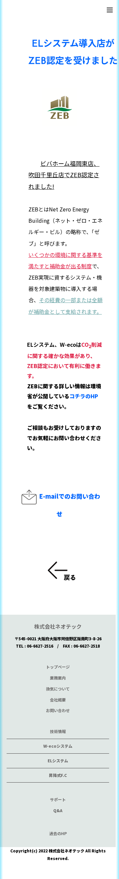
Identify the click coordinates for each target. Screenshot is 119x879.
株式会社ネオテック (58, 626)
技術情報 (58, 731)
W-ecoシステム (57, 746)
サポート (58, 799)
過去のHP (58, 833)
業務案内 (58, 678)
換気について (58, 688)
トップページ (58, 667)
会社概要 (58, 699)
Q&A (57, 810)
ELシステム (58, 760)
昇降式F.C (58, 775)
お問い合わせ (58, 710)
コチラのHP (83, 396)
